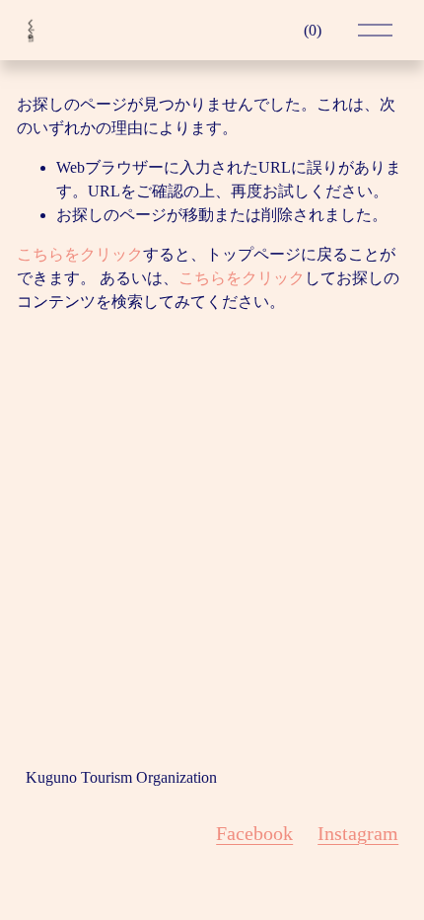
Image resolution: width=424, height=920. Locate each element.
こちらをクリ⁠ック (80, 254)
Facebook (254, 833)
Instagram (358, 833)
